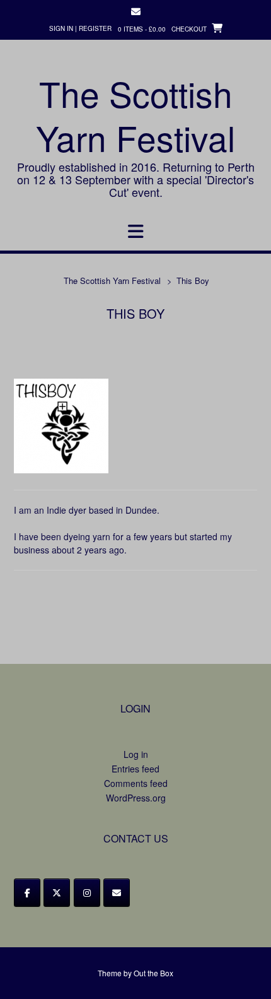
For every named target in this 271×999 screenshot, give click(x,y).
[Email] (116, 892)
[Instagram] (87, 892)
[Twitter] (56, 892)
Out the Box (153, 972)
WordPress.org (136, 797)
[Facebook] (27, 892)
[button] (135, 232)
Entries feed (135, 768)
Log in (136, 754)
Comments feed (136, 783)
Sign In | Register (80, 28)
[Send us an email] (136, 11)
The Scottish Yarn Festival (135, 115)
